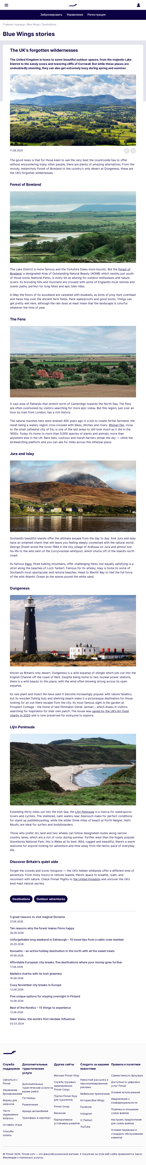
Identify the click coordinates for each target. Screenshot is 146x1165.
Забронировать (51, 14)
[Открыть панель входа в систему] (138, 5)
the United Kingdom (86, 879)
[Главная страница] (73, 5)
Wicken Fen (116, 425)
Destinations (49, 24)
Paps (28, 564)
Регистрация (96, 14)
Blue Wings (33, 24)
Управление (75, 14)
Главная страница (14, 24)
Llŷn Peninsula (84, 812)
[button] (6, 5)
